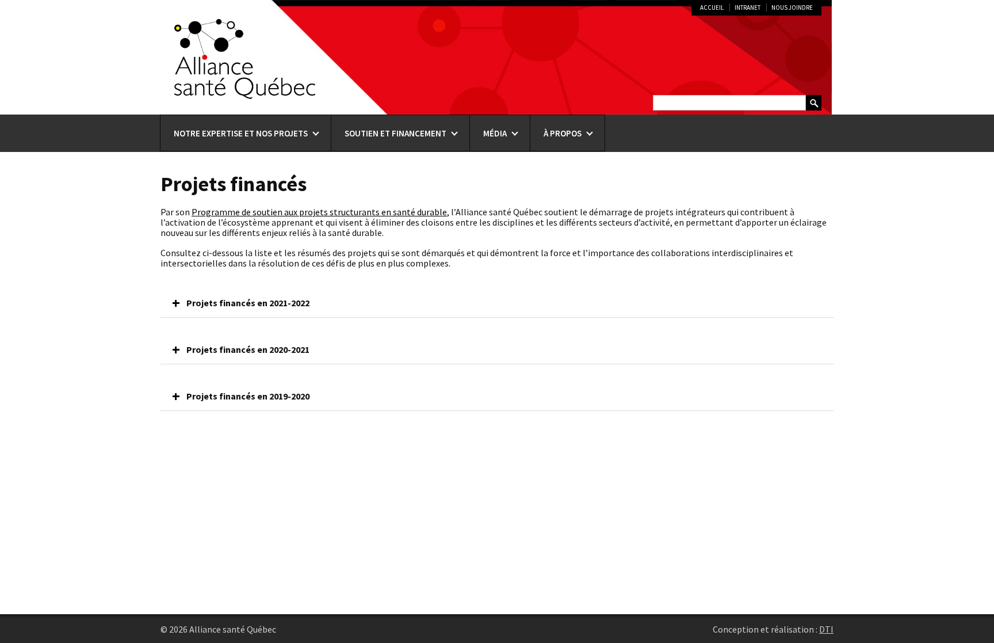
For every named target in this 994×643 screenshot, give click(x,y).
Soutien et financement (395, 133)
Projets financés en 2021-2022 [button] (247, 303)
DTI (826, 629)
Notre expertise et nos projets (241, 133)
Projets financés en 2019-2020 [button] (247, 396)
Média (495, 133)
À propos (563, 133)
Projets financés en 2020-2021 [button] (247, 349)
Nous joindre (792, 7)
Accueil (712, 7)
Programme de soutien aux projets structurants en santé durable (319, 212)
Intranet (747, 7)
